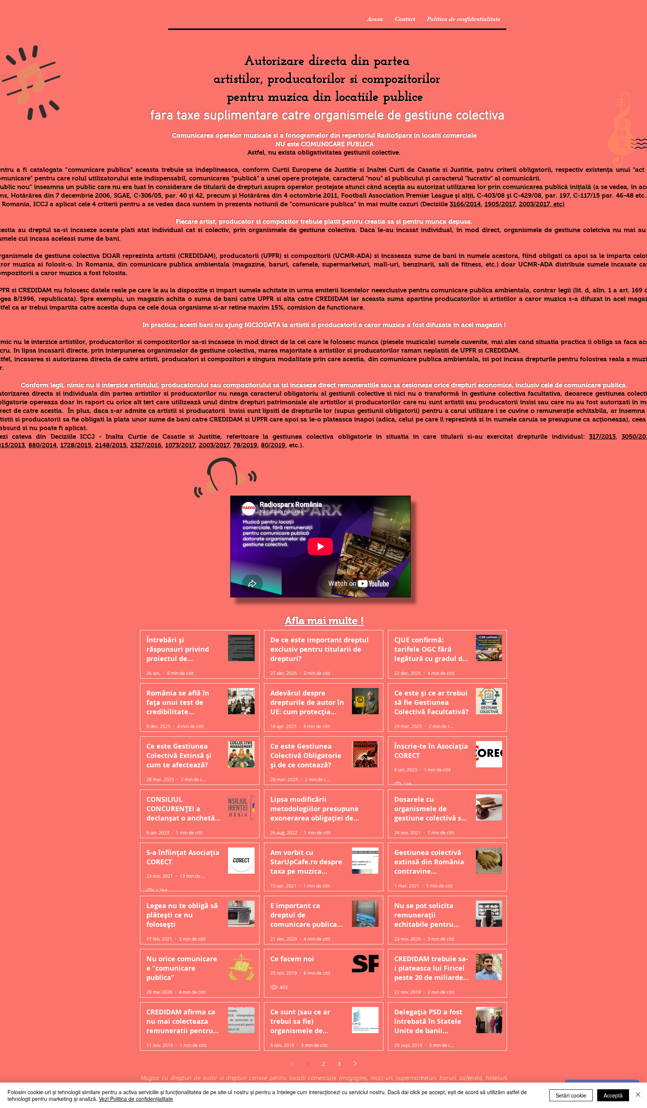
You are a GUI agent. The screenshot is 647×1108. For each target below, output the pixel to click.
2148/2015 (111, 445)
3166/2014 (465, 204)
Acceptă (613, 1095)
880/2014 (42, 445)
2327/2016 (145, 445)
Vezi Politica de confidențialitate (136, 1098)
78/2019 (245, 445)
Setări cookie (571, 1095)
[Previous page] (292, 1063)
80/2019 (273, 445)
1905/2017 (500, 204)
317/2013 (602, 436)
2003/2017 (214, 445)
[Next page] (355, 1063)
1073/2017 (180, 445)
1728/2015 (75, 445)
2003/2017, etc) (542, 204)
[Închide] (638, 1095)
